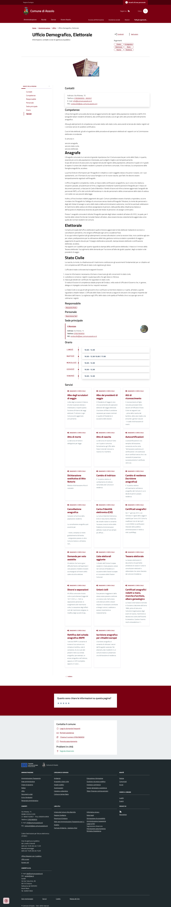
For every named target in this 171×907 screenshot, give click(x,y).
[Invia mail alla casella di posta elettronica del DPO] (34, 873)
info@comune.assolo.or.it (82, 101)
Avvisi (121, 784)
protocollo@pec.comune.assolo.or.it (84, 103)
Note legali (90, 815)
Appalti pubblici (59, 784)
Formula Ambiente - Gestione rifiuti (65, 828)
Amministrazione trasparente (96, 821)
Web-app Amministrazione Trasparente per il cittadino (69, 823)
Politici (23, 788)
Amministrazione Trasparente (31, 778)
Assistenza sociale (114, 20)
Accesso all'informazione (96, 20)
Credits (58, 899)
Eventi (121, 801)
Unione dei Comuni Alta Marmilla (65, 812)
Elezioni (127, 20)
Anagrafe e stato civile (61, 781)
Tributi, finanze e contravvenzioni (97, 791)
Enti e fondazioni (26, 797)
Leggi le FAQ (91, 823)
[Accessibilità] (6, 900)
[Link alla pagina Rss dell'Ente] (120, 811)
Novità (43, 19)
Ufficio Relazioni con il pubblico (31, 856)
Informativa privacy (93, 812)
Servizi (53, 19)
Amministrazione (30, 19)
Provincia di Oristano (60, 818)
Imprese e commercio (94, 784)
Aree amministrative (28, 781)
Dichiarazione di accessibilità (96, 818)
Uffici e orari (25, 859)
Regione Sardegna (28, 2)
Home (34, 28)
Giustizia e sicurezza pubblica (96, 781)
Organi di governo (27, 784)
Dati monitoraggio (27, 899)
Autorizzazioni (58, 788)
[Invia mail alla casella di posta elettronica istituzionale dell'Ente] (34, 822)
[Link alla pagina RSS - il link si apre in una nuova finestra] (129, 11)
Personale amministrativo (29, 800)
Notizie (121, 778)
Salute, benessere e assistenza (97, 788)
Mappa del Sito (75, 899)
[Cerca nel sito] (145, 11)
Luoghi (121, 798)
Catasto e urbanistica (61, 791)
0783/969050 (79, 333)
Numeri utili (25, 862)
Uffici (54, 28)
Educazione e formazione (95, 778)
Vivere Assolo (66, 19)
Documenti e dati (27, 794)
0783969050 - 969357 (83, 98)
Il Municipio (71, 326)
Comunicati (123, 781)
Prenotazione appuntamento (96, 828)
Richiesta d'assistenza (94, 831)
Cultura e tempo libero (61, 794)
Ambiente (57, 778)
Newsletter (123, 814)
